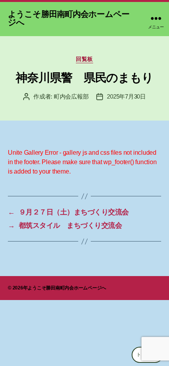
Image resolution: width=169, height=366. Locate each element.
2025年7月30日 (126, 96)
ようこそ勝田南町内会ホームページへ (68, 18)
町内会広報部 (71, 96)
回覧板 (84, 59)
